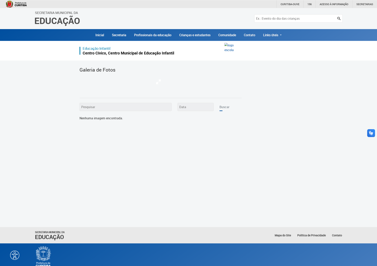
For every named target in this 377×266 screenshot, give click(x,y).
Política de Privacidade (311, 235)
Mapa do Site (283, 235)
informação (334, 4)
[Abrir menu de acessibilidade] (15, 255)
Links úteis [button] (271, 35)
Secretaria (119, 35)
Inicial (99, 35)
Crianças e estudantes (194, 35)
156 (309, 4)
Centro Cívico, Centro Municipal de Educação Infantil (128, 53)
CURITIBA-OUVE (290, 4)
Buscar (224, 107)
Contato (249, 35)
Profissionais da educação (152, 35)
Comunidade (227, 35)
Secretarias (364, 4)
